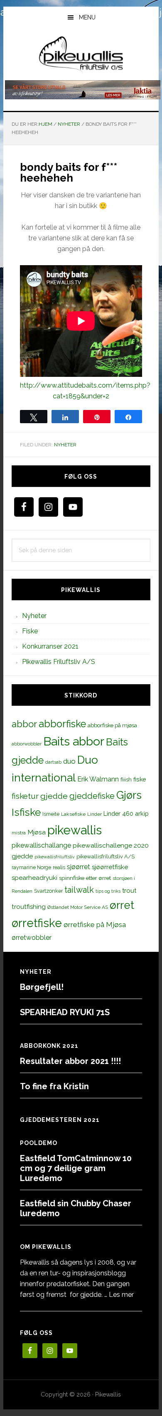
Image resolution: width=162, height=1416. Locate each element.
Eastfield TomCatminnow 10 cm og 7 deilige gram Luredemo (76, 1168)
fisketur (25, 795)
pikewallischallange (41, 845)
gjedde (54, 796)
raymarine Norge (31, 867)
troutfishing (29, 906)
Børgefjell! (42, 987)
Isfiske (26, 812)
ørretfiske (37, 923)
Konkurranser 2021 (50, 646)
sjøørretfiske (110, 867)
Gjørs (129, 795)
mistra (19, 833)
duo (69, 761)
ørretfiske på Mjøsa (95, 924)
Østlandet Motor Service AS (77, 907)
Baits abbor (73, 741)
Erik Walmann (98, 779)
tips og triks (108, 891)
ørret (122, 905)
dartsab (53, 762)
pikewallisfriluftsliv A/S (105, 856)
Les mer (121, 1295)
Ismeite (50, 814)
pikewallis (74, 830)
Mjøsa (36, 832)
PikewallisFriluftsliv (81, 55)
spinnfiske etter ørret (85, 878)
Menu (87, 17)
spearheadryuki (34, 878)
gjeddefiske (92, 796)
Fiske (30, 631)
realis (59, 867)
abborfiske (62, 724)
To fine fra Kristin (54, 1086)
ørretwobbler (32, 938)
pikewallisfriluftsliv (54, 856)
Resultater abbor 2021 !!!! (70, 1061)
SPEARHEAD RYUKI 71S (65, 1012)
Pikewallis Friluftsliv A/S (58, 662)
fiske (139, 779)
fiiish (126, 779)
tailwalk (79, 890)
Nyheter (65, 445)
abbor (24, 724)
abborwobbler (27, 744)
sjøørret (78, 867)
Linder (94, 814)
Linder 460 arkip (126, 813)
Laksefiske (73, 814)
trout (129, 890)
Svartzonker (48, 891)
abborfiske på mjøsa (112, 725)
